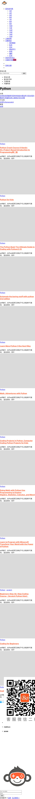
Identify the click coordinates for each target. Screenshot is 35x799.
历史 (10, 47)
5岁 (10, 15)
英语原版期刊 (7, 96)
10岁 (10, 26)
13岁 (10, 32)
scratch (11, 102)
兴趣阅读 (8, 41)
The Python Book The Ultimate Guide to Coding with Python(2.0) (17, 248)
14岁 (10, 34)
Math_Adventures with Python (13, 393)
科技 (10, 51)
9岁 (10, 24)
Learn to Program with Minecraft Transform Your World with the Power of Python (16, 544)
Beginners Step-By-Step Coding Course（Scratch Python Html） (14, 595)
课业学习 (12, 49)
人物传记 (15, 98)
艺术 (10, 56)
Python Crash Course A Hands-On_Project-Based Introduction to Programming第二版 (15, 150)
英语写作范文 (10, 58)
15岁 (10, 36)
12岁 (10, 30)
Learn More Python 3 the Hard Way (15, 346)
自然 (10, 98)
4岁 (10, 13)
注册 (9, 798)
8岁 (10, 21)
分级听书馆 (10, 60)
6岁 (10, 17)
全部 (1, 96)
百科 (14, 96)
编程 (10, 53)
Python (5, 102)
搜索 (24, 73)
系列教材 (12, 43)
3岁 (10, 11)
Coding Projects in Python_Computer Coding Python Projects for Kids (16, 442)
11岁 (10, 28)
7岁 (10, 19)
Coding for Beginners (9, 644)
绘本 (10, 45)
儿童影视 (8, 39)
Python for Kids (7, 200)
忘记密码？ (16, 798)
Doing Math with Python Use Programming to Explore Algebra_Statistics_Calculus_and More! (17, 492)
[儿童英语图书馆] (4, 5)
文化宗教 (22, 98)
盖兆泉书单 (9, 9)
